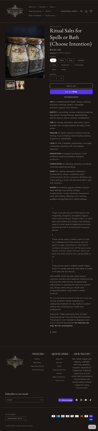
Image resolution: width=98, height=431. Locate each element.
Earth (62, 60)
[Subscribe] (40, 399)
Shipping (52, 53)
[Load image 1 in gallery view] (10, 85)
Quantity (53, 74)
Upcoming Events (37, 366)
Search (37, 359)
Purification (80, 65)
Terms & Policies (38, 370)
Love (54, 65)
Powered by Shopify (27, 426)
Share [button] (54, 332)
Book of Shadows (59, 377)
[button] (32, 7)
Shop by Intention (59, 370)
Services (59, 362)
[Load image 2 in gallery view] (20, 85)
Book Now (37, 362)
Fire (70, 60)
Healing (82, 60)
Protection (66, 65)
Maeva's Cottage (15, 426)
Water (65, 70)
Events (59, 373)
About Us (59, 359)
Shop (59, 366)
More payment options (71, 96)
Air (53, 60)
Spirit (55, 70)
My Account (60, 380)
